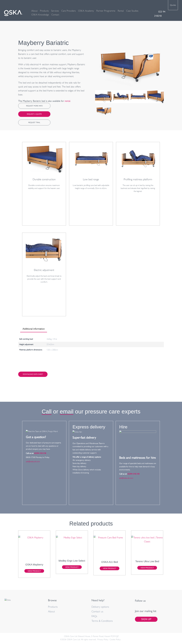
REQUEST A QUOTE (34, 114)
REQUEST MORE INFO (34, 106)
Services (55, 10)
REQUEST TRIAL (34, 122)
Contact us (97, 611)
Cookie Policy (115, 639)
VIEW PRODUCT (34, 571)
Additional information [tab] (34, 328)
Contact (55, 14)
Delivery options (100, 606)
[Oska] (13, 13)
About (34, 10)
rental (67, 100)
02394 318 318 (40, 453)
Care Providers (68, 10)
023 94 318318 (159, 13)
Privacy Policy (102, 639)
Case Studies (132, 10)
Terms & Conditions (102, 620)
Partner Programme (105, 10)
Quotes (173, 5)
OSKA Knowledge (40, 14)
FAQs (94, 616)
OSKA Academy (86, 10)
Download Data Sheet (33, 374)
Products (44, 10)
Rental (121, 10)
